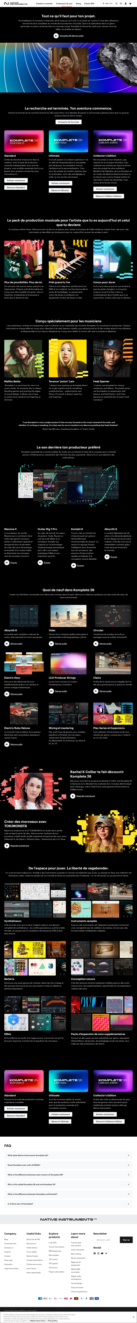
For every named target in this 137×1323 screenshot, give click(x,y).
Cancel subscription (35, 1260)
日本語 (11, 1310)
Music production (78, 1258)
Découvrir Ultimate (60, 190)
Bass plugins (54, 1255)
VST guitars (53, 1263)
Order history (32, 1248)
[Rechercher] (116, 3)
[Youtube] (102, 1253)
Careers (7, 1256)
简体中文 (22, 1310)
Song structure (77, 1287)
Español (34, 1310)
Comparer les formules (68, 122)
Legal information (11, 1268)
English (6, 1310)
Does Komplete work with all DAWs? (24, 1165)
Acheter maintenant (16, 180)
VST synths (53, 1259)
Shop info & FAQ (33, 1239)
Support (7, 1252)
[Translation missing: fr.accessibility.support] (121, 3)
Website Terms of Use (37, 1321)
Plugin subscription (56, 1272)
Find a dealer (32, 1252)
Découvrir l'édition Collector (108, 196)
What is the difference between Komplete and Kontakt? (32, 1194)
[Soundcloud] (106, 1253)
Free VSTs (53, 1243)
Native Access (32, 1256)
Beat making (76, 1254)
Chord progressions (79, 1291)
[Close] (133, 1317)
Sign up (126, 1240)
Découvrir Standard (16, 187)
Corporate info (10, 1243)
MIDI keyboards (55, 1251)
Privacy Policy (53, 1321)
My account (31, 1243)
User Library (31, 1268)
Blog (6, 1239)
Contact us (8, 1248)
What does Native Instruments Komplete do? (28, 1155)
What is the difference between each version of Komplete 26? (35, 1175)
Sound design (76, 1283)
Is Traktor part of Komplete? (20, 1204)
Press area (8, 1260)
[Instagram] (98, 1253)
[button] (68, 35)
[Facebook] (94, 1253)
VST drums (53, 1267)
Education (8, 1264)
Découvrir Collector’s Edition (109, 1121)
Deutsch (16, 1310)
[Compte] (125, 3)
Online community (34, 1264)
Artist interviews (77, 1250)
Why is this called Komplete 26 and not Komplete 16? (32, 1184)
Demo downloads (34, 1272)
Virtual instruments (56, 1247)
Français (28, 1310)
